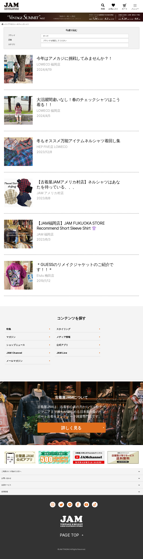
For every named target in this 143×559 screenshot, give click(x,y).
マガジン (11, 337)
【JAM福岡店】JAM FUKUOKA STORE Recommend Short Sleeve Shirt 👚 (71, 226)
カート (124, 9)
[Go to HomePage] (3, 24)
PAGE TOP (69, 535)
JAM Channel (14, 352)
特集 (8, 329)
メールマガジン (14, 360)
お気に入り (113, 9)
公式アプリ (62, 344)
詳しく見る (71, 427)
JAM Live (62, 352)
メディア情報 (64, 337)
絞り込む (72, 30)
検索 (103, 9)
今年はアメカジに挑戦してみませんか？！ (74, 58)
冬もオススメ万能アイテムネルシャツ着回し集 (78, 140)
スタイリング (64, 329)
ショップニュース (15, 344)
